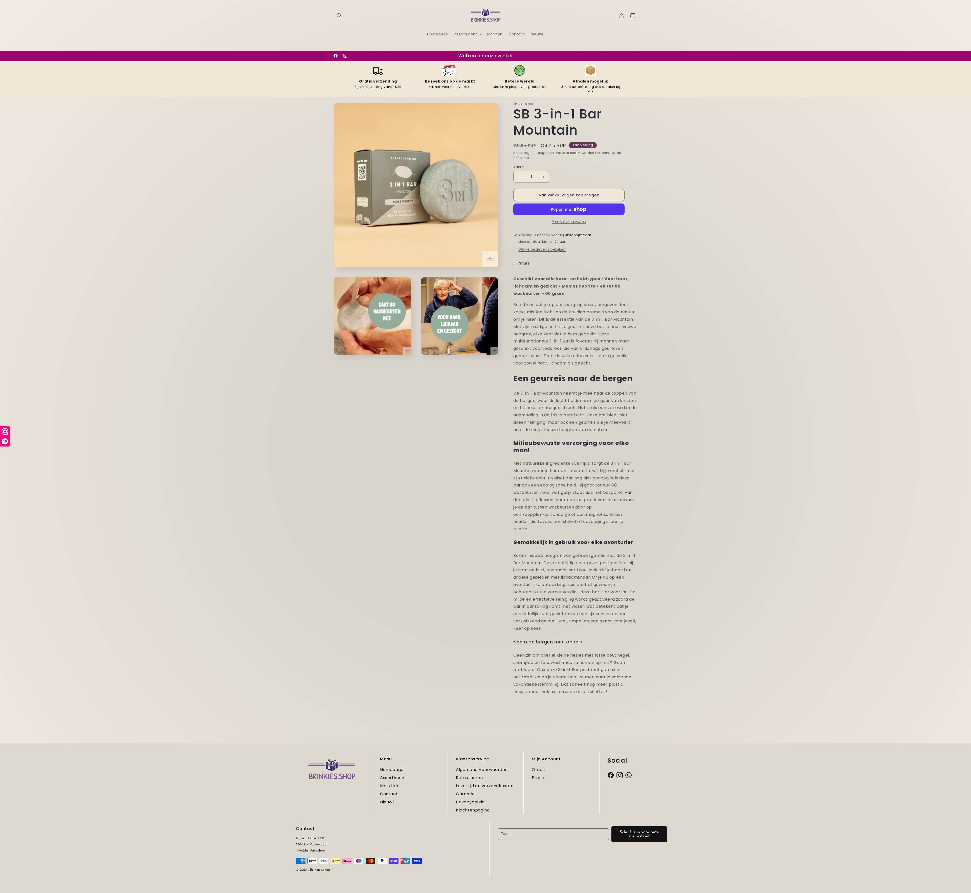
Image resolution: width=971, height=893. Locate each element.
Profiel (538, 778)
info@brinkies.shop (310, 850)
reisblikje (531, 677)
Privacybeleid (470, 802)
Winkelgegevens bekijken (542, 249)
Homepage (392, 770)
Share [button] (524, 263)
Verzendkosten (568, 153)
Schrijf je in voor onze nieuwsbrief (639, 834)
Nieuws (387, 802)
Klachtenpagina (473, 810)
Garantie (465, 794)
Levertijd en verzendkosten (485, 786)
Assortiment (393, 778)
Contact (389, 794)
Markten (389, 786)
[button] (339, 15)
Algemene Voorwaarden (482, 770)
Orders (539, 770)
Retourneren (469, 778)
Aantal (518, 167)
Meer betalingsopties (569, 221)
